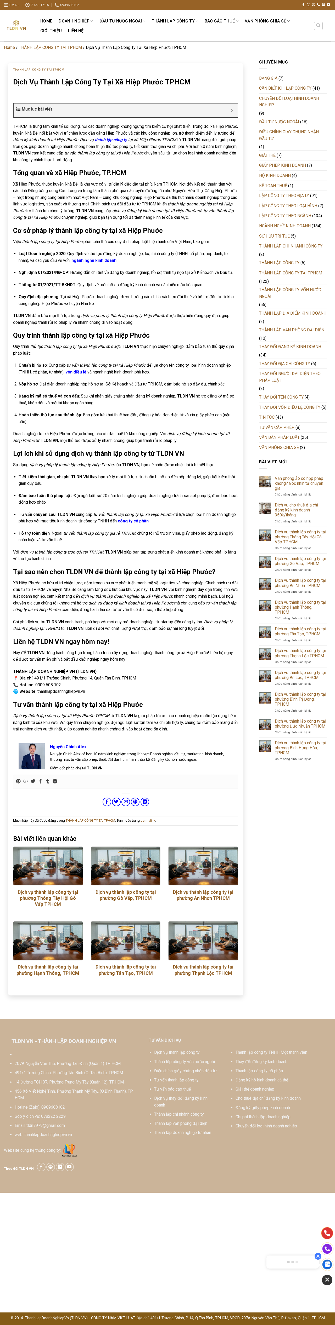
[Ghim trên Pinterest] (135, 802)
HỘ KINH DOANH (275, 175)
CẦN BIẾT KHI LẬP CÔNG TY (285, 88)
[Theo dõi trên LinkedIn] (60, 1167)
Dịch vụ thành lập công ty (177, 1052)
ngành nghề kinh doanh (93, 260)
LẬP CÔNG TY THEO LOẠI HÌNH (288, 205)
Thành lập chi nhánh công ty (179, 1114)
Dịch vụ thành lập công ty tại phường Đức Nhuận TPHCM (300, 724)
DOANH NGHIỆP (74, 21)
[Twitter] (33, 781)
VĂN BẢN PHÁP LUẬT (279, 437)
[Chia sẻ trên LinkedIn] (145, 802)
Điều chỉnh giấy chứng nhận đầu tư (185, 1070)
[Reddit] (55, 781)
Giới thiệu (51, 30)
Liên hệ (75, 30)
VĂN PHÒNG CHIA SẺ (265, 21)
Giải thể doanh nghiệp (255, 1089)
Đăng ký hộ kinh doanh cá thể (262, 1080)
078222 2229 (53, 1116)
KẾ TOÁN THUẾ (273, 185)
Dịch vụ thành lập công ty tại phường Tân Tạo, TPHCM (126, 970)
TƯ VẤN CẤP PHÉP (276, 427)
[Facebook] (40, 781)
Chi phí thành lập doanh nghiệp (263, 1116)
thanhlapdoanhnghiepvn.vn (48, 1134)
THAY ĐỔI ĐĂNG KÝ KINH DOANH (290, 346)
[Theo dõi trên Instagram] (308, 5)
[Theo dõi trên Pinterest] (323, 5)
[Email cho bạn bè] (125, 802)
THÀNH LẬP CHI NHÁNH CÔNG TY (290, 246)
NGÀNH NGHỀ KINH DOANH (285, 225)
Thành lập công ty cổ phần (259, 1070)
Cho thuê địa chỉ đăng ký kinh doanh (268, 1098)
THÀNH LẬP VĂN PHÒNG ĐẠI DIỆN (291, 329)
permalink (148, 820)
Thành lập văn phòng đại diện (180, 1123)
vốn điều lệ (75, 372)
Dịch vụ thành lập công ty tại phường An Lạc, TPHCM (300, 675)
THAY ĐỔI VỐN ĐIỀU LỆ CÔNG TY (289, 407)
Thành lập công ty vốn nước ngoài (184, 1061)
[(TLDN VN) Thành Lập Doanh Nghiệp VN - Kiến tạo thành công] (16, 25)
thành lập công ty (111, 139)
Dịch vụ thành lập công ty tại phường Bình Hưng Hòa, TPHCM (300, 747)
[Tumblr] (47, 781)
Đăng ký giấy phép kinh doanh (263, 1107)
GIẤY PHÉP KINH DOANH (282, 165)
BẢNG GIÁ (268, 78)
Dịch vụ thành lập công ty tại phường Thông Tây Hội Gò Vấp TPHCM (48, 898)
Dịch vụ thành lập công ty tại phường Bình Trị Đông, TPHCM (300, 699)
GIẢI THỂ (267, 155)
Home (46, 21)
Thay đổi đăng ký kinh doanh (261, 1061)
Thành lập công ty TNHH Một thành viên (271, 1052)
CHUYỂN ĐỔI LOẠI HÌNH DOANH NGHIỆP (289, 102)
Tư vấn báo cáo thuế (172, 1089)
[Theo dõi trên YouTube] (328, 5)
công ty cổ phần (133, 521)
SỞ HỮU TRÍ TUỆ (274, 236)
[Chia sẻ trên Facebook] (107, 802)
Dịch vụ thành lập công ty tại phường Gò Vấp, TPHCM (126, 895)
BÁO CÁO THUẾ (220, 21)
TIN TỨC (267, 417)
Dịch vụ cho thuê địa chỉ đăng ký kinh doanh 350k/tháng (296, 510)
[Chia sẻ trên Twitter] (116, 802)
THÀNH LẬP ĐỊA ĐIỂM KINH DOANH (292, 313)
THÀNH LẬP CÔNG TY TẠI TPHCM (50, 47)
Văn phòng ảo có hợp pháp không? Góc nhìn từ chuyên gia (299, 483)
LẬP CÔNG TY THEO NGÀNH (285, 215)
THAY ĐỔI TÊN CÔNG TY (281, 397)
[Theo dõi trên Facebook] (303, 5)
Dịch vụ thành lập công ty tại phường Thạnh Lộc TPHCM (203, 970)
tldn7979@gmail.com (45, 1125)
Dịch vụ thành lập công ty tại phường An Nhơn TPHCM (203, 895)
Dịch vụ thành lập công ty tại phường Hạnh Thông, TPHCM (47, 970)
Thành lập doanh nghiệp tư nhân (182, 1132)
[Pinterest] (18, 781)
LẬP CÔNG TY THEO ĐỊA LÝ (284, 195)
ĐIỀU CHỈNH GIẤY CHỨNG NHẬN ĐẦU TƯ (289, 135)
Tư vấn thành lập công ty (176, 1080)
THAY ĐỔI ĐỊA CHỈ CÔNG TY (284, 363)
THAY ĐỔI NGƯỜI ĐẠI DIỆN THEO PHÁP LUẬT (290, 377)
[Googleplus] (25, 781)
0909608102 (53, 1107)
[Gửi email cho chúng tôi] (313, 5)
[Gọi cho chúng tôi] (318, 5)
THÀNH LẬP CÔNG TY (173, 21)
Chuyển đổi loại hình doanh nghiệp (266, 1126)
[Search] (318, 26)
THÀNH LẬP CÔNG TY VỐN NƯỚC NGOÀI (290, 293)
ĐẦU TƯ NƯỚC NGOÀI (120, 21)
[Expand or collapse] (231, 110)
